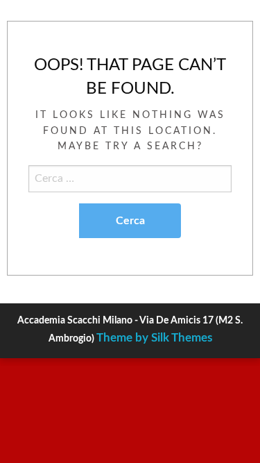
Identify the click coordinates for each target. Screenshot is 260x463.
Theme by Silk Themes (154, 338)
